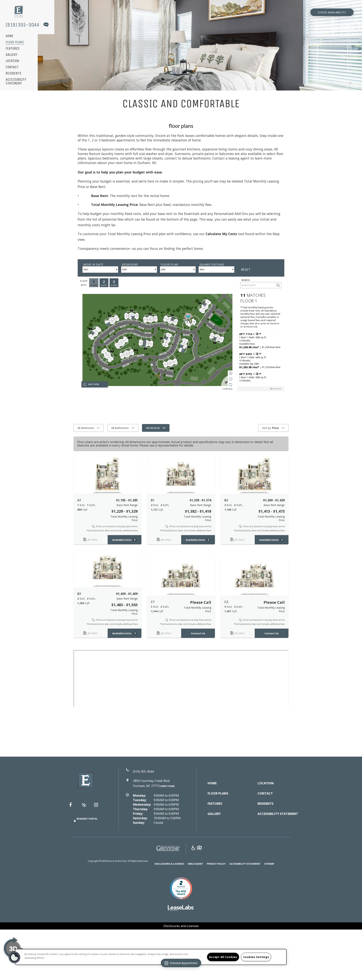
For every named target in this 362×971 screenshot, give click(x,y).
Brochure (93, 539)
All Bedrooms (85, 428)
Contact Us (198, 633)
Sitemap (269, 863)
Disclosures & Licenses (169, 863)
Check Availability (332, 12)
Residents (13, 73)
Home (9, 36)
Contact (12, 67)
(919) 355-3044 (22, 25)
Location (12, 61)
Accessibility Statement (16, 81)
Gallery (11, 55)
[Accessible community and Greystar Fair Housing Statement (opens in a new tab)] (193, 848)
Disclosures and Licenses (181, 926)
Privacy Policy (216, 863)
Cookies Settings (256, 957)
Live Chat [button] (46, 25)
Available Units (123, 539)
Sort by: (270, 428)
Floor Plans (15, 42)
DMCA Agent (195, 863)
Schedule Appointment (183, 963)
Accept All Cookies (223, 957)
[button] (107, 475)
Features (13, 49)
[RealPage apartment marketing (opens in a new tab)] (181, 908)
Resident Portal (87, 818)
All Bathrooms (120, 428)
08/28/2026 (153, 428)
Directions (167, 786)
